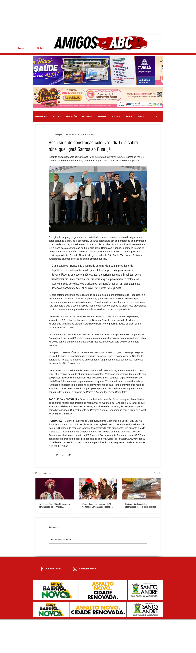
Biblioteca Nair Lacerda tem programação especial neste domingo (140, 505)
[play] (157, 82)
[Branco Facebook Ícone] (41, 568)
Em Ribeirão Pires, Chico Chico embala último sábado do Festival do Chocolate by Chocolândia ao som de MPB (54, 505)
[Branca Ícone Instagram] (75, 569)
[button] (98, 70)
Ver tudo (157, 473)
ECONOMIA (87, 116)
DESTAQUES (41, 116)
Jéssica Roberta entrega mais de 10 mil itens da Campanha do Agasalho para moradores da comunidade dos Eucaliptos (97, 505)
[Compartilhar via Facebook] (50, 455)
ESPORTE (102, 116)
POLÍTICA (116, 116)
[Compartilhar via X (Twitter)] (56, 455)
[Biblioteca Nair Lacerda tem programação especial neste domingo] (141, 488)
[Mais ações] (145, 134)
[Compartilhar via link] (69, 455)
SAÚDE (129, 116)
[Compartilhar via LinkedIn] (63, 455)
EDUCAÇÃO (71, 116)
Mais (140, 116)
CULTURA (56, 116)
